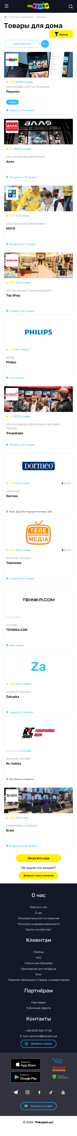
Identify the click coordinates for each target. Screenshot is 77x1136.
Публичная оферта (38, 1008)
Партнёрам (38, 1002)
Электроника (22, 43)
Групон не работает (38, 929)
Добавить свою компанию (38, 875)
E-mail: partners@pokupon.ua (38, 1036)
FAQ (38, 957)
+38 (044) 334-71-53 (38, 1030)
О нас (38, 913)
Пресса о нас (38, 907)
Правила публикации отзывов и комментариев (38, 980)
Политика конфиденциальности (38, 924)
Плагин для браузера (39, 963)
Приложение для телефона (38, 969)
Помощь (38, 952)
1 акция (12, 102)
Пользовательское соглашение (38, 918)
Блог (39, 974)
